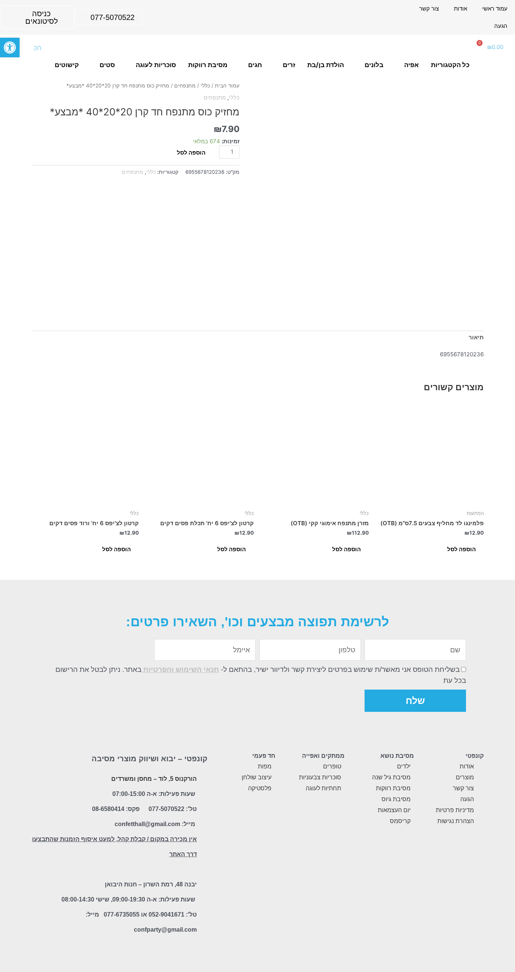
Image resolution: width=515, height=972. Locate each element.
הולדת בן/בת (325, 65)
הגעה (500, 25)
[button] (10, 47)
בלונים (374, 65)
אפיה (411, 65)
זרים (289, 65)
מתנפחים (185, 86)
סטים (107, 65)
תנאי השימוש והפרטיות (180, 669)
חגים (255, 65)
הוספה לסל (191, 152)
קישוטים (67, 65)
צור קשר (429, 8)
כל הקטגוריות (450, 65)
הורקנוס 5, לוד (177, 779)
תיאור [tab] (476, 337)
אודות (460, 8)
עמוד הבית (227, 86)
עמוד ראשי (494, 8)
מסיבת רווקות (207, 65)
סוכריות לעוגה (156, 65)
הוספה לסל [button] (461, 549)
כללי (205, 86)
